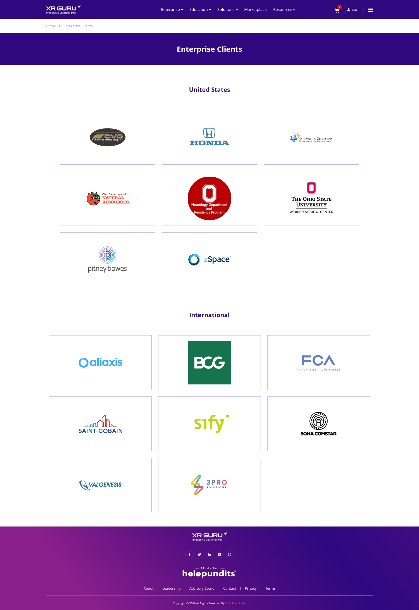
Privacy (251, 588)
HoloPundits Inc (235, 603)
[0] (337, 11)
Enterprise (171, 9)
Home (51, 26)
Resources (283, 9)
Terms (270, 588)
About (149, 588)
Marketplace (255, 9)
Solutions (226, 9)
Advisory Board (202, 588)
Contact (229, 588)
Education (199, 9)
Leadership (171, 588)
